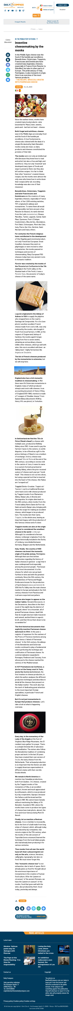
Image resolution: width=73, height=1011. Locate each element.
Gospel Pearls (20, 22)
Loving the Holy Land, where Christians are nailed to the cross (46, 949)
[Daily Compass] (16, 5)
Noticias (48, 9)
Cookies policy (18, 1001)
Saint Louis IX (52, 21)
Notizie (47, 6)
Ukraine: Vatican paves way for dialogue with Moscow (10, 949)
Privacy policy (8, 1001)
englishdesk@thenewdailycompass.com (16, 991)
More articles (36, 933)
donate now (62, 5)
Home (33, 29)
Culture (40, 29)
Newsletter (62, 10)
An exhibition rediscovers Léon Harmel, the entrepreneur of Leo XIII (46, 962)
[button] (36, 15)
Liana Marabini (8, 40)
